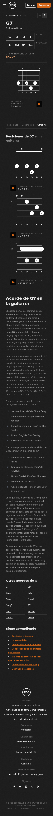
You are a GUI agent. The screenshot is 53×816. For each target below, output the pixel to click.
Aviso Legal (12, 809)
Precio (19, 752)
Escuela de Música (24, 803)
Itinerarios (9, 714)
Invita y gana (36, 774)
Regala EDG (30, 752)
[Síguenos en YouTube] (20, 786)
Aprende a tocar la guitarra (26, 705)
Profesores (25, 729)
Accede (31, 5)
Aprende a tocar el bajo (26, 719)
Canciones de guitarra (17, 709)
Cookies (40, 809)
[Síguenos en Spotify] (37, 786)
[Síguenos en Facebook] (14, 786)
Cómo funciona (38, 709)
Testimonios (29, 741)
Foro (19, 741)
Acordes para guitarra (26, 714)
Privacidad (27, 809)
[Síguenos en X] (31, 786)
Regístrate (43, 5)
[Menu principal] (5, 5)
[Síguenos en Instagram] (26, 786)
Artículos (43, 714)
